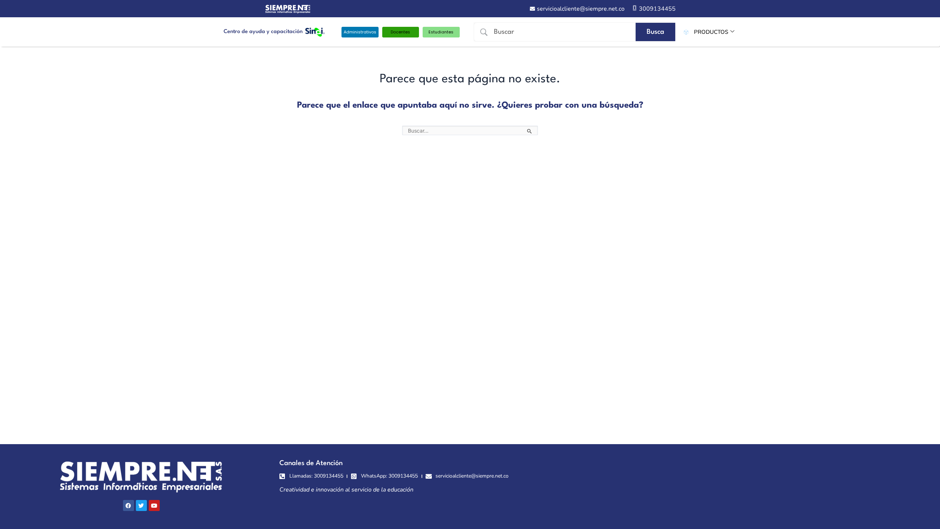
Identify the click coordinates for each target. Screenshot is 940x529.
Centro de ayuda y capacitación (263, 32)
